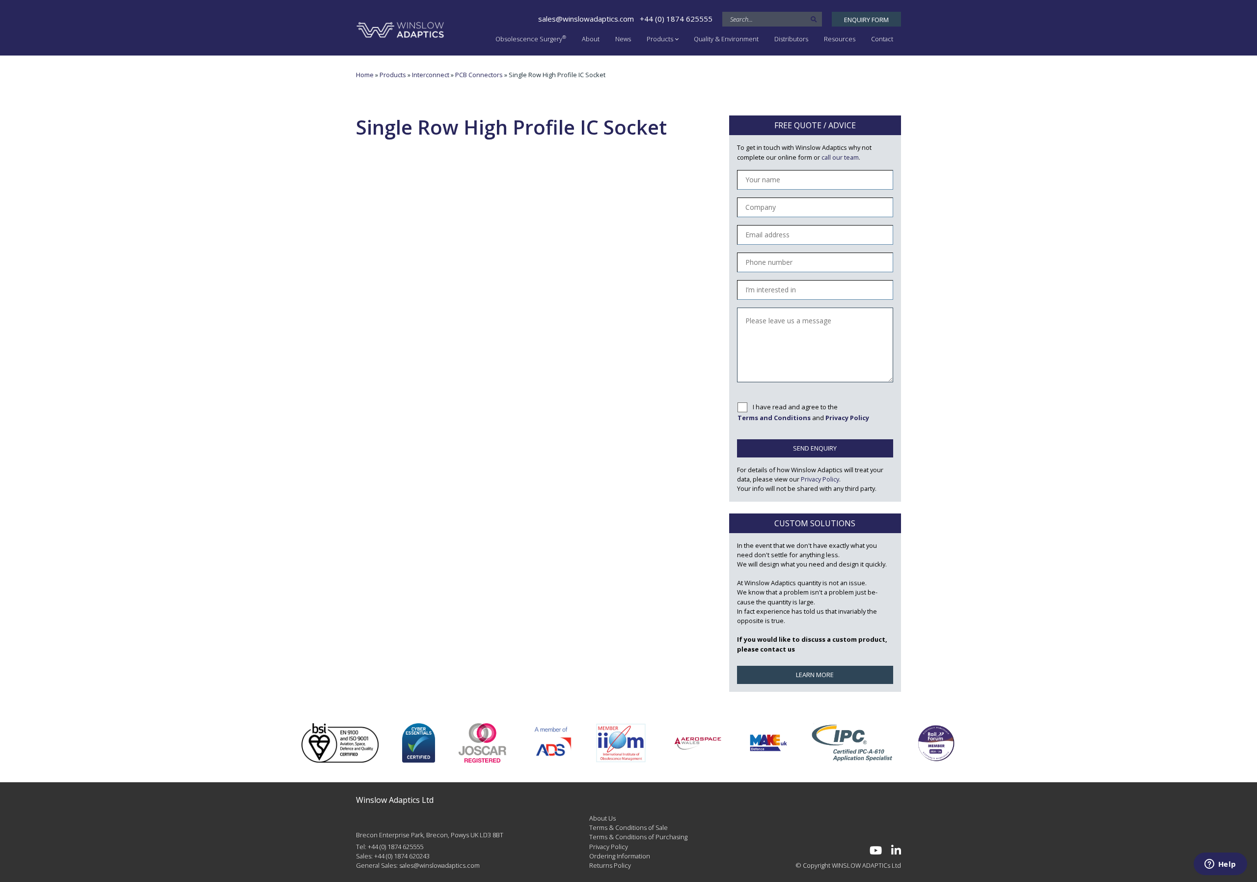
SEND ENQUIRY (815, 448)
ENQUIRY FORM (866, 19)
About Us (602, 818)
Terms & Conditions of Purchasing (638, 836)
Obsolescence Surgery (530, 38)
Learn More (815, 674)
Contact (882, 38)
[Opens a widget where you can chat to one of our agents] (1220, 865)
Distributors (791, 38)
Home (365, 74)
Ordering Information (619, 856)
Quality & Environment (726, 38)
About (591, 38)
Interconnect (430, 74)
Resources (839, 38)
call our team (840, 157)
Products (660, 38)
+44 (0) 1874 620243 (402, 856)
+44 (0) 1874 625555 (676, 19)
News (623, 38)
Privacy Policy (820, 479)
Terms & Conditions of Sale (628, 827)
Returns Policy (610, 865)
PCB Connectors (479, 74)
